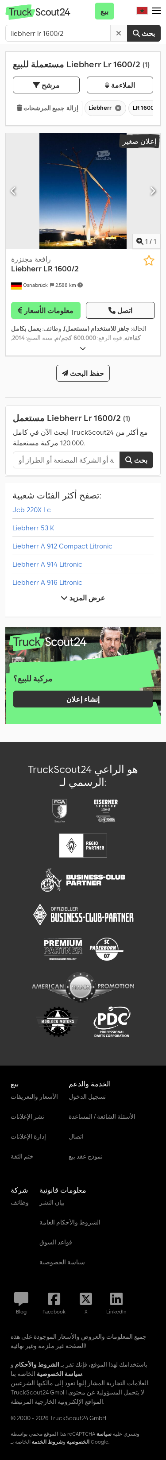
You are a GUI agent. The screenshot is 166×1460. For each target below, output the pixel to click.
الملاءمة (122, 85)
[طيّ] (83, 348)
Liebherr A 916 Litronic (47, 582)
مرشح (50, 85)
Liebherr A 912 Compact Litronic (62, 545)
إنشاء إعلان (83, 699)
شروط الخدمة (47, 1441)
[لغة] (142, 11)
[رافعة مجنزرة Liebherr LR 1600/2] (83, 191)
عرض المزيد (86, 597)
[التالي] (152, 191)
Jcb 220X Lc (31, 509)
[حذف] (118, 33)
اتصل (124, 310)
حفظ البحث (86, 373)
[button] (156, 11)
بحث (147, 33)
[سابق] (13, 191)
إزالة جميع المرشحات (50, 108)
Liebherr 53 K (33, 527)
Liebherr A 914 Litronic (47, 564)
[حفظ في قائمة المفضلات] (149, 261)
